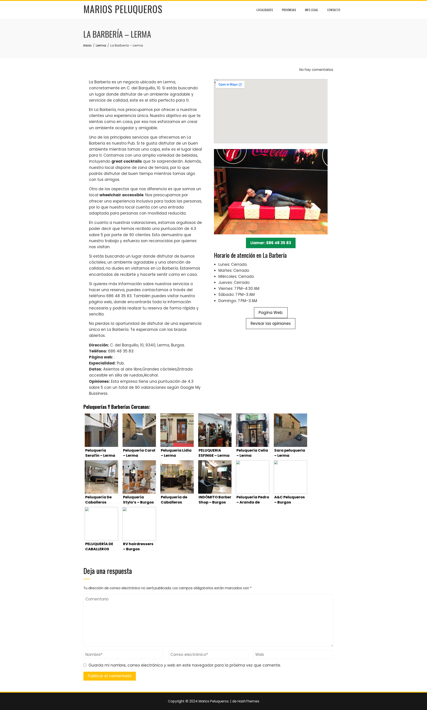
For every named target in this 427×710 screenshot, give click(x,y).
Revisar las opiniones (271, 323)
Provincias (289, 9)
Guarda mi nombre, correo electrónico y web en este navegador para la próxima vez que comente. (185, 665)
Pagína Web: (271, 312)
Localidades (264, 9)
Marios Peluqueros (122, 9)
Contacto (333, 9)
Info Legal (311, 9)
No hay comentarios (315, 69)
